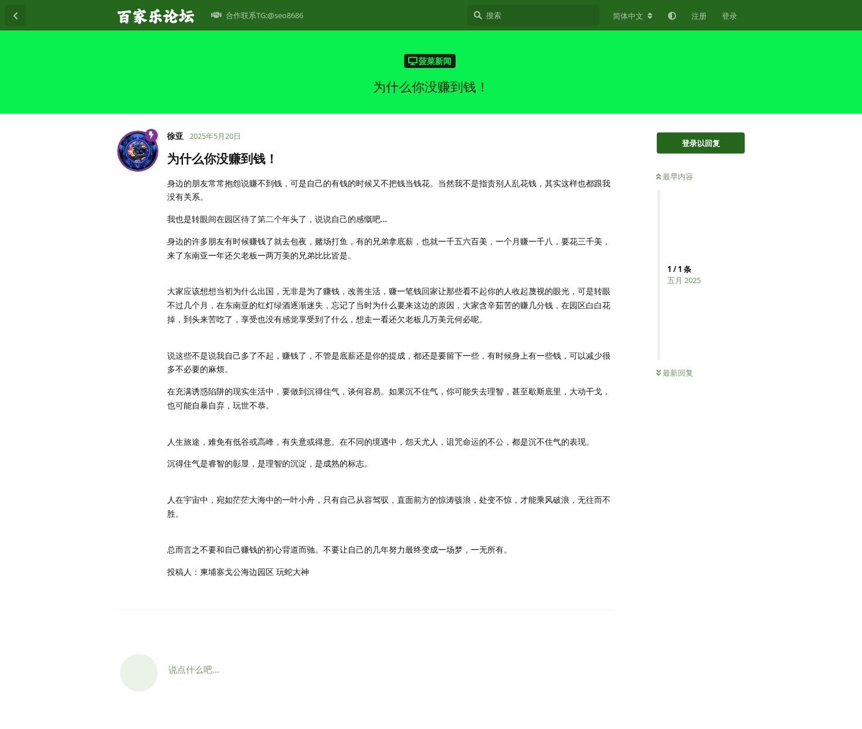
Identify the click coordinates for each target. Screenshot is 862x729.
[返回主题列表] (15, 15)
